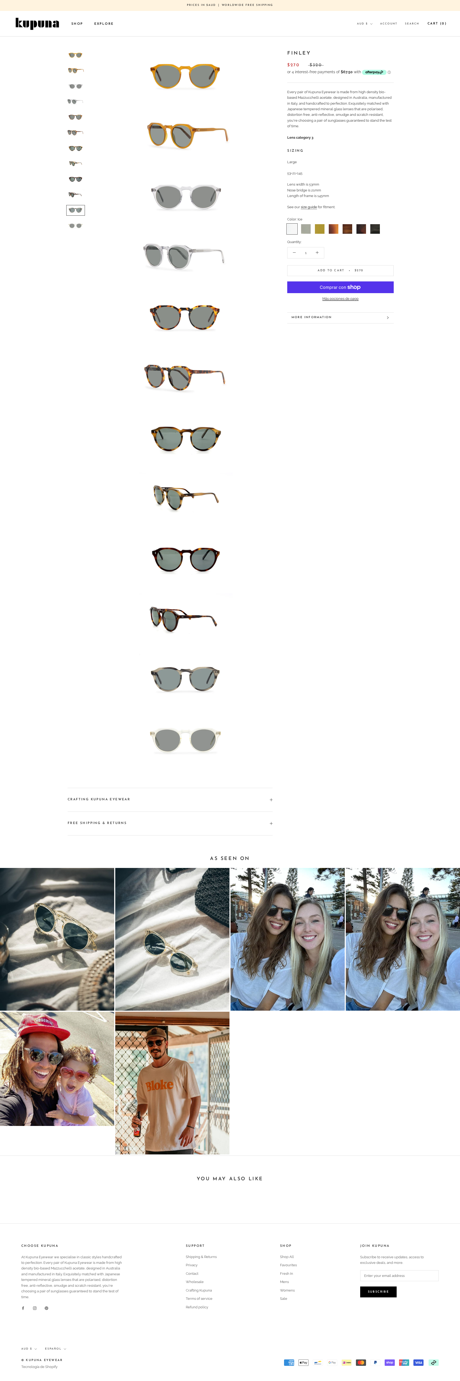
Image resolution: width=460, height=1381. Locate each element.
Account (388, 23)
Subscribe (378, 1291)
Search (412, 23)
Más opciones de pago (340, 299)
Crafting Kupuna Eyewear (99, 799)
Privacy (192, 1265)
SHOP (77, 23)
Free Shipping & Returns (97, 823)
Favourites (288, 1265)
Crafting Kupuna (199, 1290)
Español (53, 1348)
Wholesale (195, 1282)
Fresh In (286, 1274)
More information (311, 317)
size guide (309, 207)
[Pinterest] (46, 1308)
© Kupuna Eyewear (42, 1360)
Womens (287, 1290)
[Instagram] (34, 1308)
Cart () (437, 23)
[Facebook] (23, 1308)
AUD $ (362, 23)
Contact (192, 1274)
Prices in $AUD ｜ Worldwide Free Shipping (230, 5)
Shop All (287, 1257)
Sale (283, 1299)
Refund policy (197, 1307)
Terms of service (199, 1299)
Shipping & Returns (201, 1257)
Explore (104, 23)
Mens (284, 1282)
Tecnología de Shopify (39, 1367)
